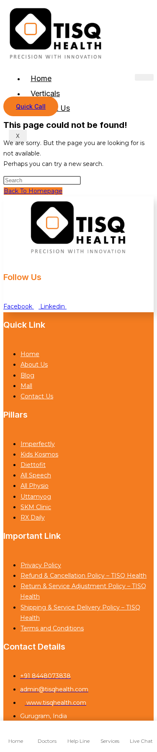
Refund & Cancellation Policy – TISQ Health (84, 575)
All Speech (36, 475)
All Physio (35, 485)
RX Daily (33, 517)
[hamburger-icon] (144, 77)
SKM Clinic (36, 507)
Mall (26, 386)
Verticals (45, 93)
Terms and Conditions (52, 628)
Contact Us (37, 396)
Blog (27, 375)
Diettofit (33, 465)
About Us (34, 364)
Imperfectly (38, 444)
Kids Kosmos (39, 454)
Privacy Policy (41, 565)
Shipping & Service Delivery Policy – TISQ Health (80, 613)
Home (41, 78)
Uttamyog (36, 496)
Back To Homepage (33, 191)
